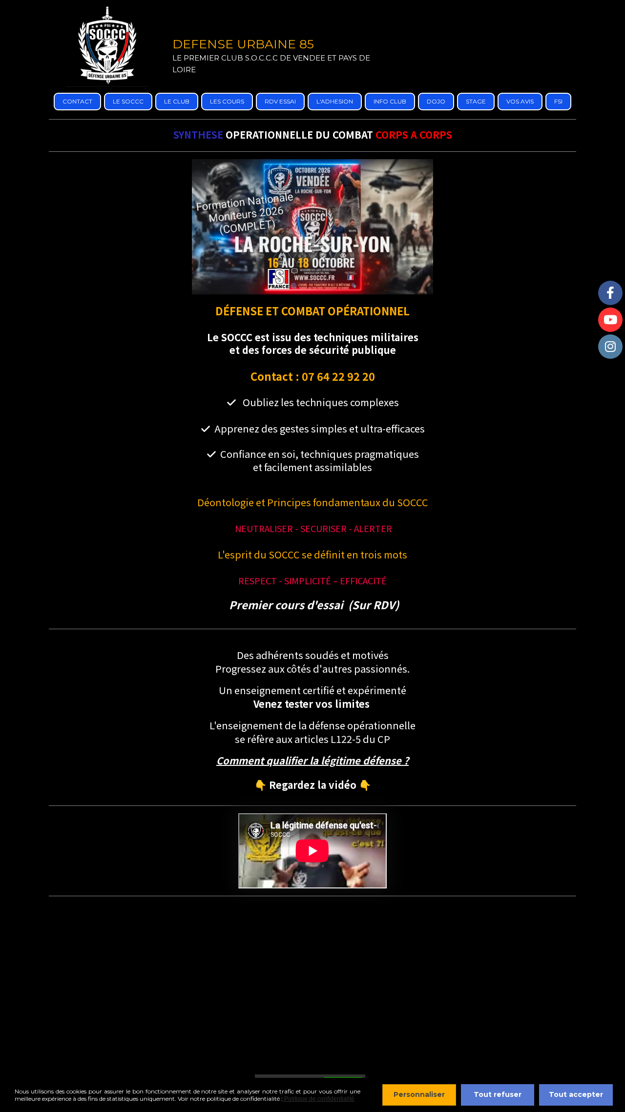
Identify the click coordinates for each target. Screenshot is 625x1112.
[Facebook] (610, 293)
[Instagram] (610, 346)
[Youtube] (610, 320)
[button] (312, 761)
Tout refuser (497, 1094)
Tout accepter (576, 1094)
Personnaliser (419, 1094)
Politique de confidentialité (318, 1098)
